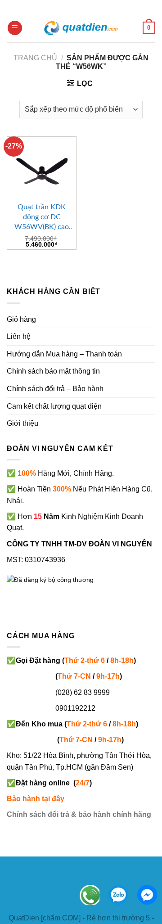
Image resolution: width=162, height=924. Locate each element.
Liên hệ (19, 336)
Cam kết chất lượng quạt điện (54, 406)
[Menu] (15, 28)
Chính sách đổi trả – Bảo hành (55, 388)
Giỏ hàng (21, 319)
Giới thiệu (22, 423)
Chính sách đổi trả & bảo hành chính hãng (79, 814)
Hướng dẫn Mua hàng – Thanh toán (64, 354)
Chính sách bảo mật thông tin (53, 371)
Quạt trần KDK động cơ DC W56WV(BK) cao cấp (41, 217)
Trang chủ (35, 58)
